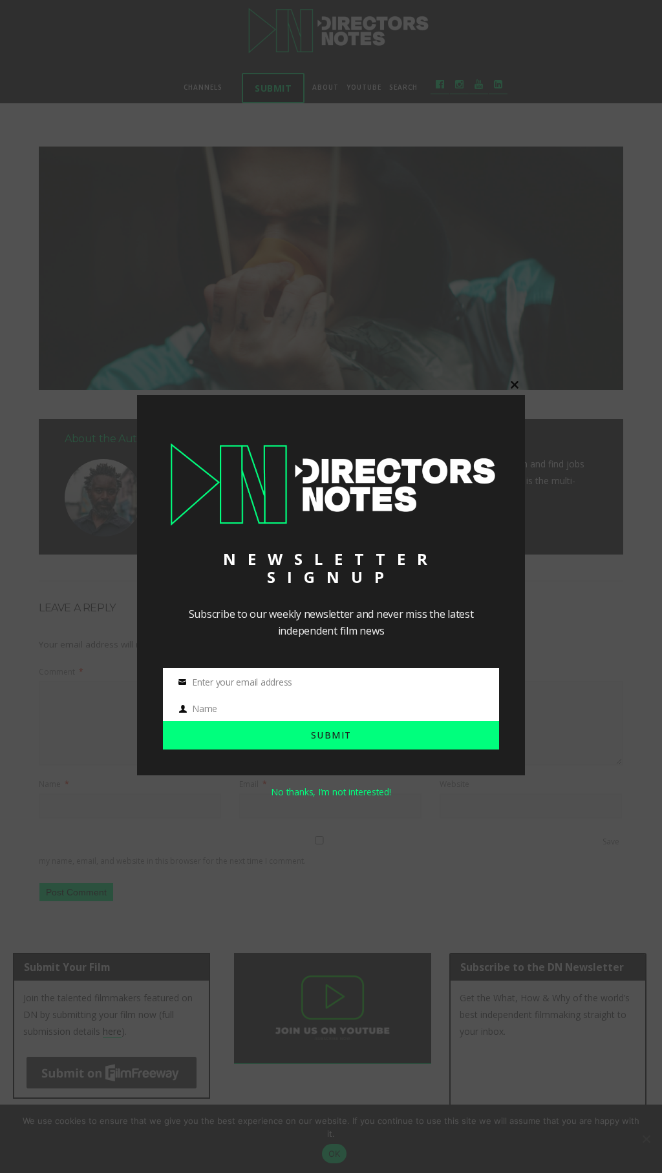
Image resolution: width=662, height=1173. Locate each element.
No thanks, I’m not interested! (330, 792)
